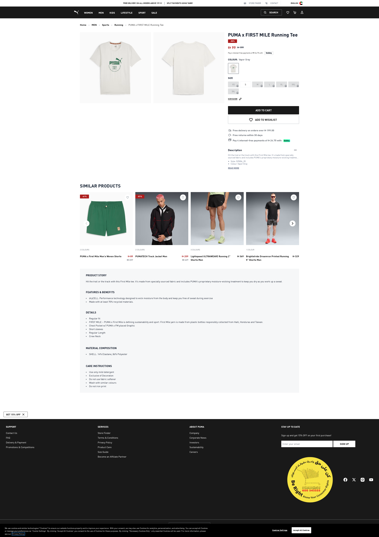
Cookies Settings (279, 530)
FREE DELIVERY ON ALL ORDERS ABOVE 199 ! (142, 3)
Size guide (232, 99)
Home (83, 24)
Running (118, 24)
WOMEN (88, 12)
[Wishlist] (288, 12)
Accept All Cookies (301, 530)
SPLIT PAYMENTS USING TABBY (180, 3)
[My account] (302, 12)
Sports (105, 24)
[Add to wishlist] (128, 197)
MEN (101, 12)
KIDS (112, 12)
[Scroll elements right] (293, 223)
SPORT (142, 12)
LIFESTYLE (127, 12)
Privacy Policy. (18, 534)
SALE (154, 12)
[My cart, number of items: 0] (295, 12)
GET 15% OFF (13, 414)
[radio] (233, 68)
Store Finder (255, 3)
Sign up (344, 443)
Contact (274, 3)
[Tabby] (268, 53)
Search (273, 12)
